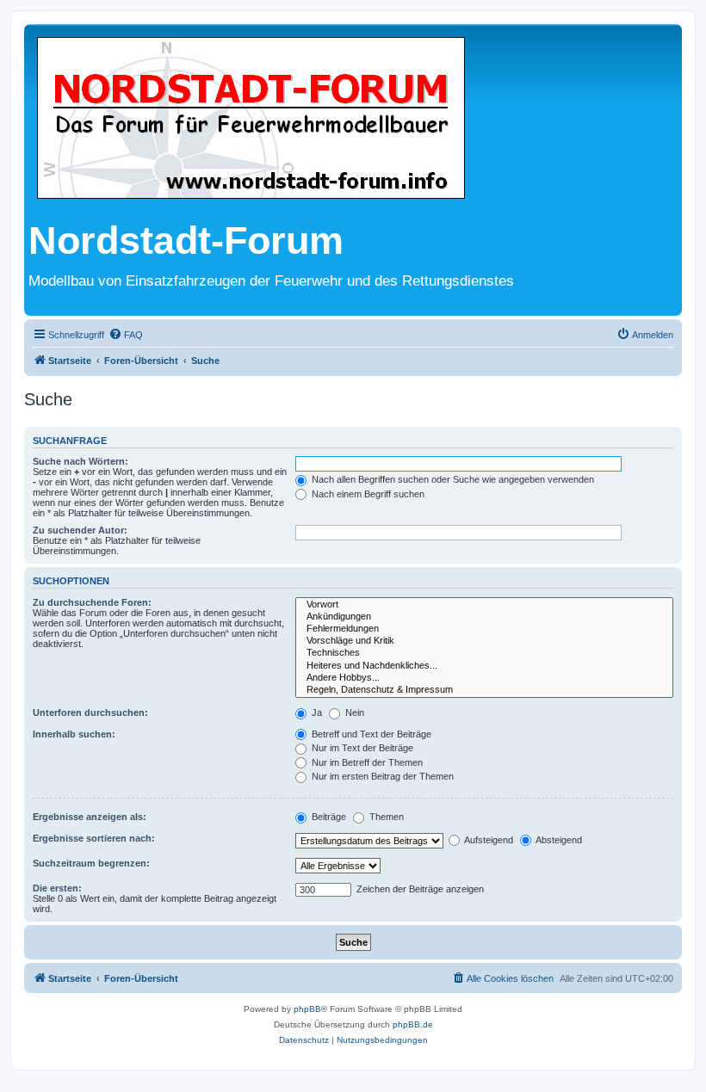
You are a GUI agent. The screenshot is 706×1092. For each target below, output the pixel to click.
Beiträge (327, 816)
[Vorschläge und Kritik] (484, 641)
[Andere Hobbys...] (484, 678)
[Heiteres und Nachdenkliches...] (484, 666)
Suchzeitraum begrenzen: (91, 863)
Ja (315, 712)
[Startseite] (251, 119)
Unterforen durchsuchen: (90, 712)
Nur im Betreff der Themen (366, 762)
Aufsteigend (487, 840)
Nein (353, 712)
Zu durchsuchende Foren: (92, 602)
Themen (385, 816)
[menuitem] (125, 334)
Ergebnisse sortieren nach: (94, 838)
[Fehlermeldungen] (484, 629)
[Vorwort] (484, 605)
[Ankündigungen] (484, 617)
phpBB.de (413, 1024)
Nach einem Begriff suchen (366, 494)
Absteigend (558, 840)
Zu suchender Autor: (80, 530)
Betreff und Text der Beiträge (370, 734)
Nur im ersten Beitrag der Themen (381, 776)
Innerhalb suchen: (74, 734)
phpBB (307, 1009)
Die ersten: (57, 888)
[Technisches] (484, 653)
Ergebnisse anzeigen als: (89, 816)
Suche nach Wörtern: (80, 461)
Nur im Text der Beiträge (361, 748)
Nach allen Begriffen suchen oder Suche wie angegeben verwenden (451, 479)
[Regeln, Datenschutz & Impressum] (484, 690)
